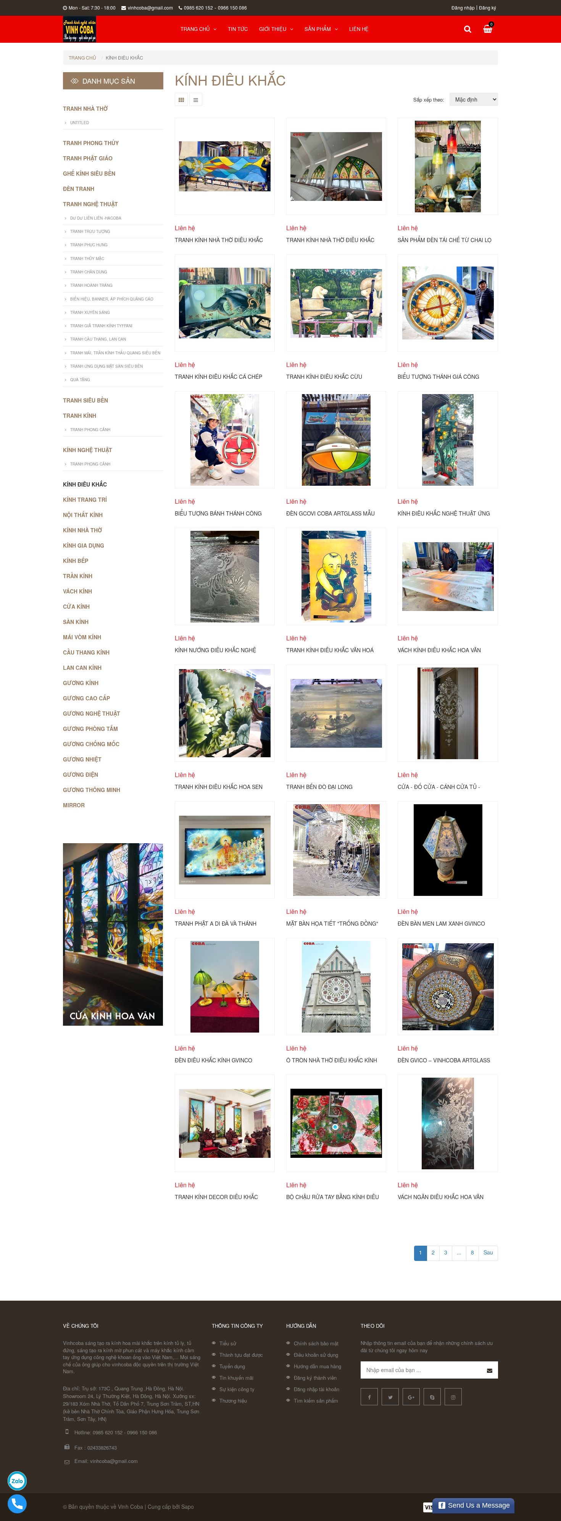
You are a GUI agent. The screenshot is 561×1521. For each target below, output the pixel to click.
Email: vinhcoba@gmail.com (106, 1460)
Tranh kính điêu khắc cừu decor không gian (324, 376)
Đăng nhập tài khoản (316, 1389)
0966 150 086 (232, 7)
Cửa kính (76, 606)
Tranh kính (79, 415)
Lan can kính (82, 667)
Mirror (74, 805)
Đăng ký (487, 7)
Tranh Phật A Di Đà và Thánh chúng (215, 923)
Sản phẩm (318, 28)
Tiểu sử (227, 1343)
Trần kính (77, 576)
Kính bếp (75, 560)
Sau (488, 1252)
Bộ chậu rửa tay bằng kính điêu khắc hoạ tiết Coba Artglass (332, 1196)
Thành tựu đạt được (241, 1354)
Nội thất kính (83, 515)
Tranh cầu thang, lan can (98, 339)
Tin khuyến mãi (236, 1377)
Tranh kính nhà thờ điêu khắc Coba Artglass (219, 239)
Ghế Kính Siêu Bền (89, 173)
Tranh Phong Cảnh (90, 429)
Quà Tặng (80, 379)
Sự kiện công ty (237, 1389)
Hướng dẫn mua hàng (317, 1366)
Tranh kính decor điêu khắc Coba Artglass (216, 1196)
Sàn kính (76, 622)
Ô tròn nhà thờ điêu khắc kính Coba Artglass (331, 1059)
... (459, 1252)
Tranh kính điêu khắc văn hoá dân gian (330, 649)
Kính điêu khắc (85, 484)
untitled (79, 122)
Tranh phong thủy (91, 143)
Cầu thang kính (86, 652)
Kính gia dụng (83, 545)
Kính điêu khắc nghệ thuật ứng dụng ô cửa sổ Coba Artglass (444, 512)
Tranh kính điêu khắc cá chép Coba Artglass (218, 376)
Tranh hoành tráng (91, 285)
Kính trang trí (85, 499)
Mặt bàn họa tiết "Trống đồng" (332, 923)
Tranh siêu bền (85, 400)
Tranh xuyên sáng (90, 312)
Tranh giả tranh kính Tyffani (101, 325)
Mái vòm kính (82, 637)
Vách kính (77, 591)
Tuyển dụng (232, 1366)
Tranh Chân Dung (88, 272)
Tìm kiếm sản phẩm (316, 1400)
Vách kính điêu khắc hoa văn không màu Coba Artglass (439, 649)
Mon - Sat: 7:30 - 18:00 (92, 7)
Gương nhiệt (82, 759)
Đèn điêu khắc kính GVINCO (213, 1059)
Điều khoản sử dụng (316, 1354)
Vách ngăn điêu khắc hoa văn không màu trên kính (441, 1196)
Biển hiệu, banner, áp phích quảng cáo (111, 299)
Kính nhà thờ (82, 530)
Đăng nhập (463, 7)
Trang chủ (195, 28)
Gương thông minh (91, 790)
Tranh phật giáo (88, 158)
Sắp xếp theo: (428, 99)
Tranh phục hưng (89, 244)
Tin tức (238, 28)
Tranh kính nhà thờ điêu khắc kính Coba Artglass (330, 239)
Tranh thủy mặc (87, 258)
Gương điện (80, 774)
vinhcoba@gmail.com (150, 7)
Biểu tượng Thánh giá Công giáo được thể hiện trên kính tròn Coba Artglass (441, 376)
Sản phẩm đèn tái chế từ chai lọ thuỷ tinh (445, 239)
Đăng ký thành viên (315, 1377)
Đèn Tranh (78, 188)
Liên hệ (359, 28)
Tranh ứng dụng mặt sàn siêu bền (106, 366)
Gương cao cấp (86, 698)
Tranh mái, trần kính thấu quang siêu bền (115, 353)
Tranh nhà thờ (85, 108)
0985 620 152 (198, 7)
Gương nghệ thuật (91, 713)
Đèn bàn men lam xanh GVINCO (441, 923)
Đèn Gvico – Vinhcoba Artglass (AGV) (444, 1059)
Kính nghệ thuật (87, 450)
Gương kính (80, 683)
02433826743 (102, 1447)
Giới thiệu (272, 28)
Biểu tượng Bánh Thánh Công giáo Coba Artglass (218, 512)
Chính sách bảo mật (316, 1343)
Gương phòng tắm (90, 728)
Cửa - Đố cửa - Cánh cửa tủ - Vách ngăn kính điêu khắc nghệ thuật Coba (444, 786)
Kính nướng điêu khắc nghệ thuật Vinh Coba (215, 649)
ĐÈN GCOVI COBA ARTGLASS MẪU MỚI (330, 512)
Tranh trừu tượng (90, 231)
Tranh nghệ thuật (90, 204)
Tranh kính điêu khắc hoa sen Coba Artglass (219, 786)
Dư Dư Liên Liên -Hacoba (95, 218)
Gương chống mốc (91, 744)
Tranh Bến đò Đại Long (319, 786)
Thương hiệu (233, 1400)
